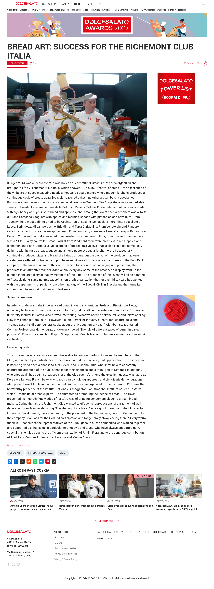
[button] (9, 4)
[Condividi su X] (22, 461)
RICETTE (90, 4)
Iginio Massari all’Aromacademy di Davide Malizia (82, 507)
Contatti (58, 542)
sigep (63, 452)
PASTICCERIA (49, 4)
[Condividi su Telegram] (41, 461)
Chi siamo (59, 537)
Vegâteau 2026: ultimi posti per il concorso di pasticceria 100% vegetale (177, 507)
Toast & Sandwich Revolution (125, 10)
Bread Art (15, 452)
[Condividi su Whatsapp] (35, 461)
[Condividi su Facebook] (10, 461)
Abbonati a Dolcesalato (77, 10)
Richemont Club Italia (40, 452)
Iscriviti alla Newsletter (100, 10)
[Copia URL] (54, 461)
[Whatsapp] (18, 564)
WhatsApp (161, 10)
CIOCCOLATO (160, 531)
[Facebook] (9, 564)
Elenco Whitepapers (177, 10)
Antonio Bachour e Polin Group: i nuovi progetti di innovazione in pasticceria (31, 507)
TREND (77, 4)
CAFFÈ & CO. (144, 531)
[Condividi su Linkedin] (16, 461)
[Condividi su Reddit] (29, 461)
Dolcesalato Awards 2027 (53, 10)
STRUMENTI (195, 531)
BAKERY (65, 4)
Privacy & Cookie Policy (65, 559)
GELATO (130, 531)
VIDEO (111, 538)
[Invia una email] (47, 461)
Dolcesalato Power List (30, 10)
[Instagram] (14, 564)
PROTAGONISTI (178, 531)
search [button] (99, 3)
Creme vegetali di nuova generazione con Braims (130, 507)
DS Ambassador (148, 10)
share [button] (205, 63)
